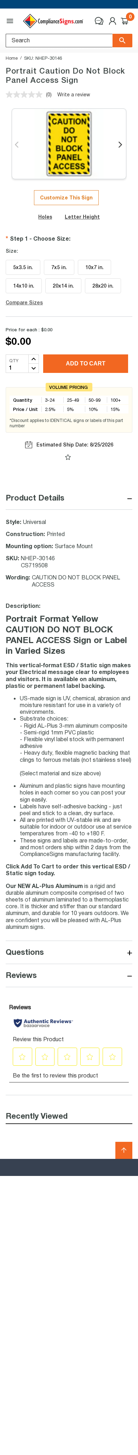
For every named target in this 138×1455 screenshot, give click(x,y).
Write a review (73, 94)
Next (121, 145)
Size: (12, 251)
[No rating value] (26, 94)
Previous (17, 145)
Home (12, 58)
